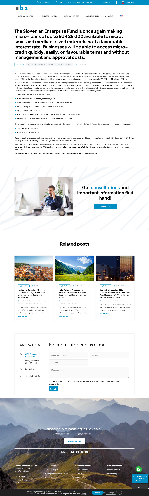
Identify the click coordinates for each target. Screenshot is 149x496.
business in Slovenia (38, 64)
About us (109, 16)
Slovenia (68, 64)
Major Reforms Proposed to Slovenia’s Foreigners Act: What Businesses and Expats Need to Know (72, 293)
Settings (111, 493)
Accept (97, 493)
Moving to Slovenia (49, 16)
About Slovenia (92, 16)
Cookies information (114, 469)
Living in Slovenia (24, 303)
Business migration (26, 16)
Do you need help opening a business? (140, 479)
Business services (71, 16)
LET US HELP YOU (74, 441)
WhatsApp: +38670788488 (82, 2)
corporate (49, 64)
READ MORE (22, 316)
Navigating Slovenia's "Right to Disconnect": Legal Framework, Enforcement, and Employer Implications (31, 293)
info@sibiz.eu (45, 2)
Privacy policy (111, 473)
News (77, 477)
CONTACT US (106, 2)
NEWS (22, 64)
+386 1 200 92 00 (64, 2)
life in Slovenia (59, 64)
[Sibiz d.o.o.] (22, 8)
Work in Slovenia (35, 303)
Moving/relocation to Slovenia (57, 473)
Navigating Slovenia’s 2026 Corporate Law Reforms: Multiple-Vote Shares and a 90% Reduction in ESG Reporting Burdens (115, 293)
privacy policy (91, 381)
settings (83, 494)
